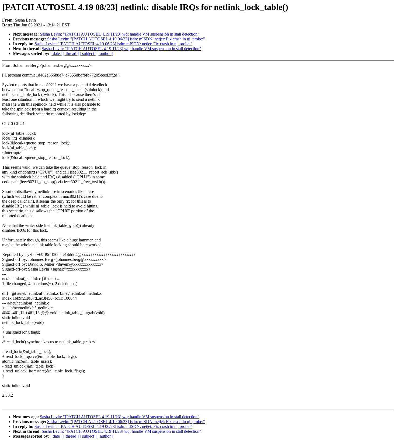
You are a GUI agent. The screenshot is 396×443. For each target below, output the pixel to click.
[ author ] (105, 53)
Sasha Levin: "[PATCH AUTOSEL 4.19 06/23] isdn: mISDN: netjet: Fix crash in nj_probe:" (126, 39)
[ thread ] (71, 53)
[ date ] (56, 53)
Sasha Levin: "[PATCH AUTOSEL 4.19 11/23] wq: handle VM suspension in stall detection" (119, 34)
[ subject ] (88, 53)
